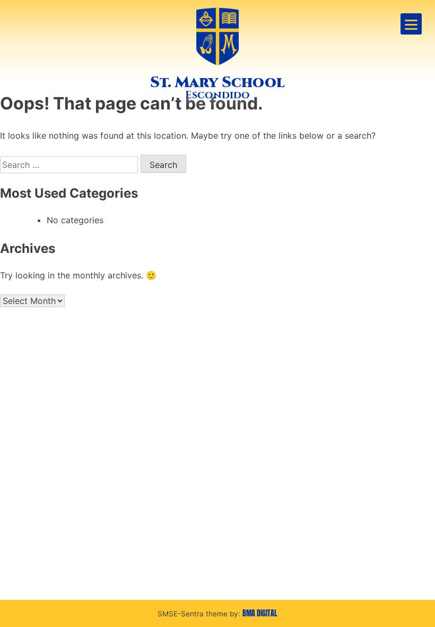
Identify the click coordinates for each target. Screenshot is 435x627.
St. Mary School (217, 82)
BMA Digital (259, 613)
